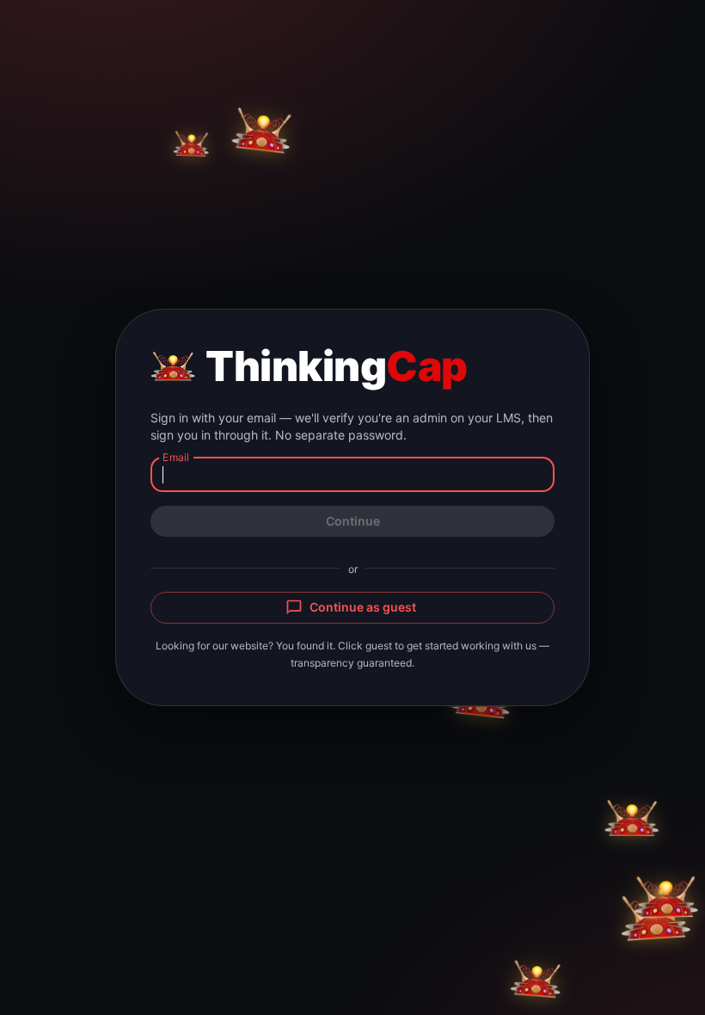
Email (175, 456)
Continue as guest (363, 607)
